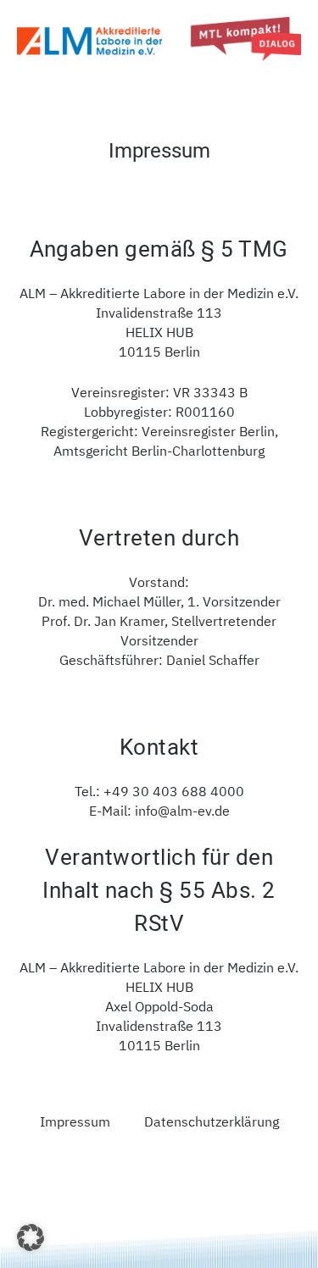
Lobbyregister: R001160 (159, 411)
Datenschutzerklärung (211, 1121)
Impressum (75, 1121)
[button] (30, 1237)
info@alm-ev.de (182, 810)
